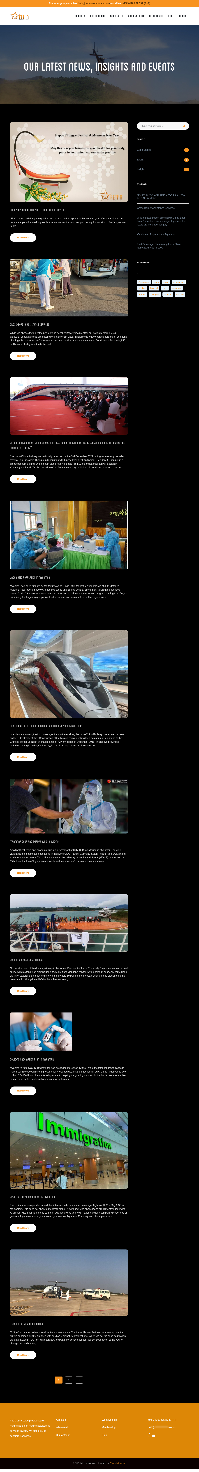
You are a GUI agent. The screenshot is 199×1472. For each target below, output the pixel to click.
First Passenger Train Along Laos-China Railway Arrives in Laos (46, 725)
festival (142, 288)
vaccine (180, 294)
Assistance (144, 282)
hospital (154, 288)
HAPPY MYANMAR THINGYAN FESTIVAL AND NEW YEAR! (37, 209)
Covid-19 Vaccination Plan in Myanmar (32, 1059)
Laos (164, 288)
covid (166, 282)
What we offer (109, 1420)
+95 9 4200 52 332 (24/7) (162, 1420)
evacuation (178, 282)
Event (140, 159)
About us (61, 1420)
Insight (140, 169)
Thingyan (155, 294)
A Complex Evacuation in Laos (27, 1323)
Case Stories (144, 150)
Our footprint (62, 1435)
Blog (104, 1435)
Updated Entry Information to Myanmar (32, 1196)
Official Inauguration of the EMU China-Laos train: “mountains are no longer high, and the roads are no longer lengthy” (161, 221)
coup (156, 282)
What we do (62, 1427)
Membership (109, 1427)
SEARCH (183, 126)
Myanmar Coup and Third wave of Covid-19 (34, 841)
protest (142, 294)
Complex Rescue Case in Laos (26, 959)
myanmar (177, 288)
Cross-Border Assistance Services (29, 324)
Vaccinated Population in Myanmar (30, 577)
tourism (167, 294)
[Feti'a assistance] (19, 14)
